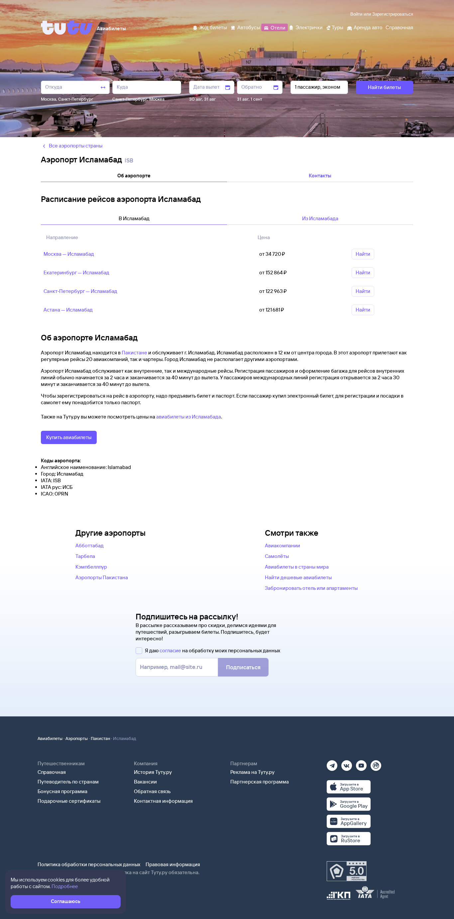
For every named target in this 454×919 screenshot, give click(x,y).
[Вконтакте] (346, 763)
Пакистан (100, 738)
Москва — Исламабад (69, 254)
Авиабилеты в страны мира (297, 567)
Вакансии (145, 782)
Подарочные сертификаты (69, 801)
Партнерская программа (259, 782)
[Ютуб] (361, 763)
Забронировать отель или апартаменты (311, 588)
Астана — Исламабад (68, 310)
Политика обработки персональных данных (89, 864)
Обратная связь (152, 791)
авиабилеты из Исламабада (188, 417)
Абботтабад (89, 545)
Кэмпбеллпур (91, 567)
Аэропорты (76, 738)
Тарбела (85, 556)
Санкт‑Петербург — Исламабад (80, 291)
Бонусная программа (62, 791)
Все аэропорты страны (75, 145)
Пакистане (134, 352)
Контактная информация (163, 801)
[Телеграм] (332, 763)
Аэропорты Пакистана (101, 577)
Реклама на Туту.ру (252, 772)
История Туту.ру (153, 772)
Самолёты (277, 556)
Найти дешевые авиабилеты (298, 577)
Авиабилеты (50, 738)
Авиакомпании (282, 545)
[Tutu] (67, 28)
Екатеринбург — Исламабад (76, 272)
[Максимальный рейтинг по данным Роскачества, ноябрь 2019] (347, 871)
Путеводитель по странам (68, 782)
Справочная (52, 772)
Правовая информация (173, 864)
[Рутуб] (376, 763)
